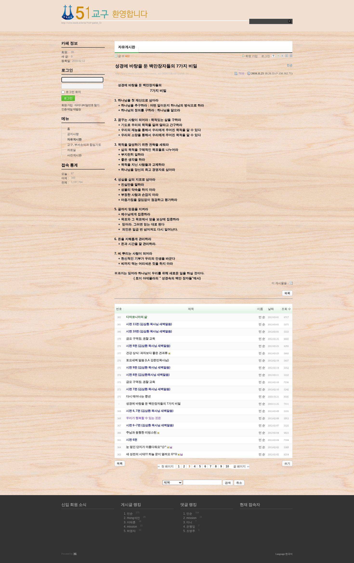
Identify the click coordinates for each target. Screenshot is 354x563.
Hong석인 (133, 518)
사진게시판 (74, 155)
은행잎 (190, 526)
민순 (130, 513)
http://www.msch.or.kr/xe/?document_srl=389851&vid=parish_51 (152, 73)
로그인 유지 (73, 92)
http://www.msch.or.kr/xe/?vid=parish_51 (81, 22)
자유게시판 (74, 139)
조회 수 (286, 309)
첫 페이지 (167, 466)
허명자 (131, 531)
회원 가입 (251, 56)
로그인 (265, 56)
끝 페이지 (239, 466)
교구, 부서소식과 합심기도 (84, 144)
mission (132, 526)
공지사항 (73, 134)
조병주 (190, 531)
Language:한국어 (284, 554)
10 (227, 466)
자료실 (71, 150)
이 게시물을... (280, 283)
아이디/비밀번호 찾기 (86, 105)
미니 (189, 522)
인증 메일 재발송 (71, 109)
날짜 (271, 309)
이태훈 (131, 522)
